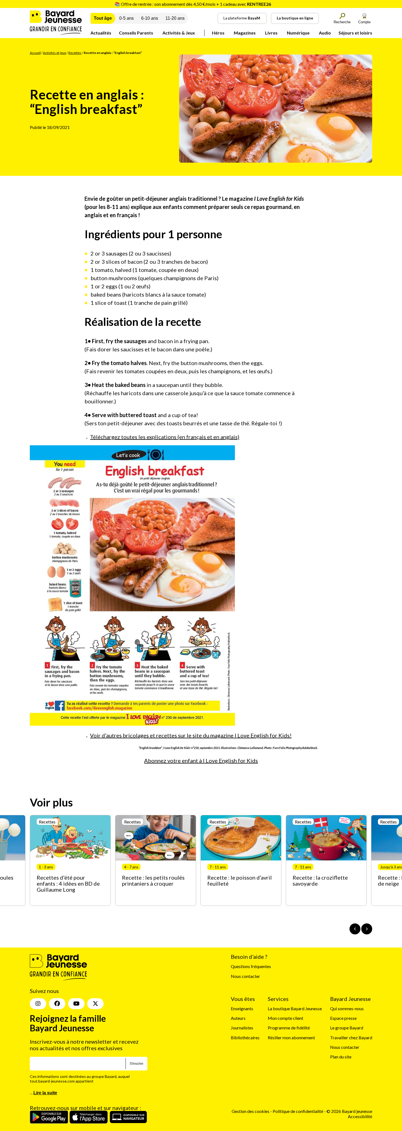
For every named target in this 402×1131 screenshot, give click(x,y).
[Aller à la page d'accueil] (56, 33)
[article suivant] (366, 928)
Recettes (74, 53)
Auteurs (238, 1018)
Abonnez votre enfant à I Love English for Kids (201, 760)
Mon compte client (285, 1018)
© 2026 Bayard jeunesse (349, 1111)
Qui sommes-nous (347, 1008)
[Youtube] (76, 1003)
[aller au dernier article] (354, 928)
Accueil (35, 53)
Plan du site (340, 1056)
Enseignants (242, 1008)
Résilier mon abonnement (291, 1037)
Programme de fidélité (289, 1027)
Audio (325, 32)
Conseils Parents (136, 32)
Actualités (101, 32)
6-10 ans (149, 18)
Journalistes (242, 1027)
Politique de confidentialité (298, 1111)
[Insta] (38, 1003)
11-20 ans (175, 18)
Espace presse (343, 1018)
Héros (218, 32)
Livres (271, 32)
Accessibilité (360, 1116)
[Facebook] (57, 1003)
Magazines (245, 32)
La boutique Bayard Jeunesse (295, 1008)
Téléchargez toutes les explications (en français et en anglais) (164, 437)
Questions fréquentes (251, 966)
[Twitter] (95, 1003)
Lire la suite (45, 1092)
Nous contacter (245, 976)
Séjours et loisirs (355, 32)
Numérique (298, 32)
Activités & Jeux (178, 32)
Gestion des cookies (250, 1111)
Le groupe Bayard (346, 1027)
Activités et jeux (54, 53)
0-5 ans (126, 18)
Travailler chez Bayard (351, 1037)
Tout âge (103, 18)
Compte (364, 22)
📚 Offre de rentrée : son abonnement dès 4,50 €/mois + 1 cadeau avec (193, 4)
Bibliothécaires (245, 1037)
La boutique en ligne (295, 18)
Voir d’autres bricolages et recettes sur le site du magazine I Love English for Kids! (191, 735)
